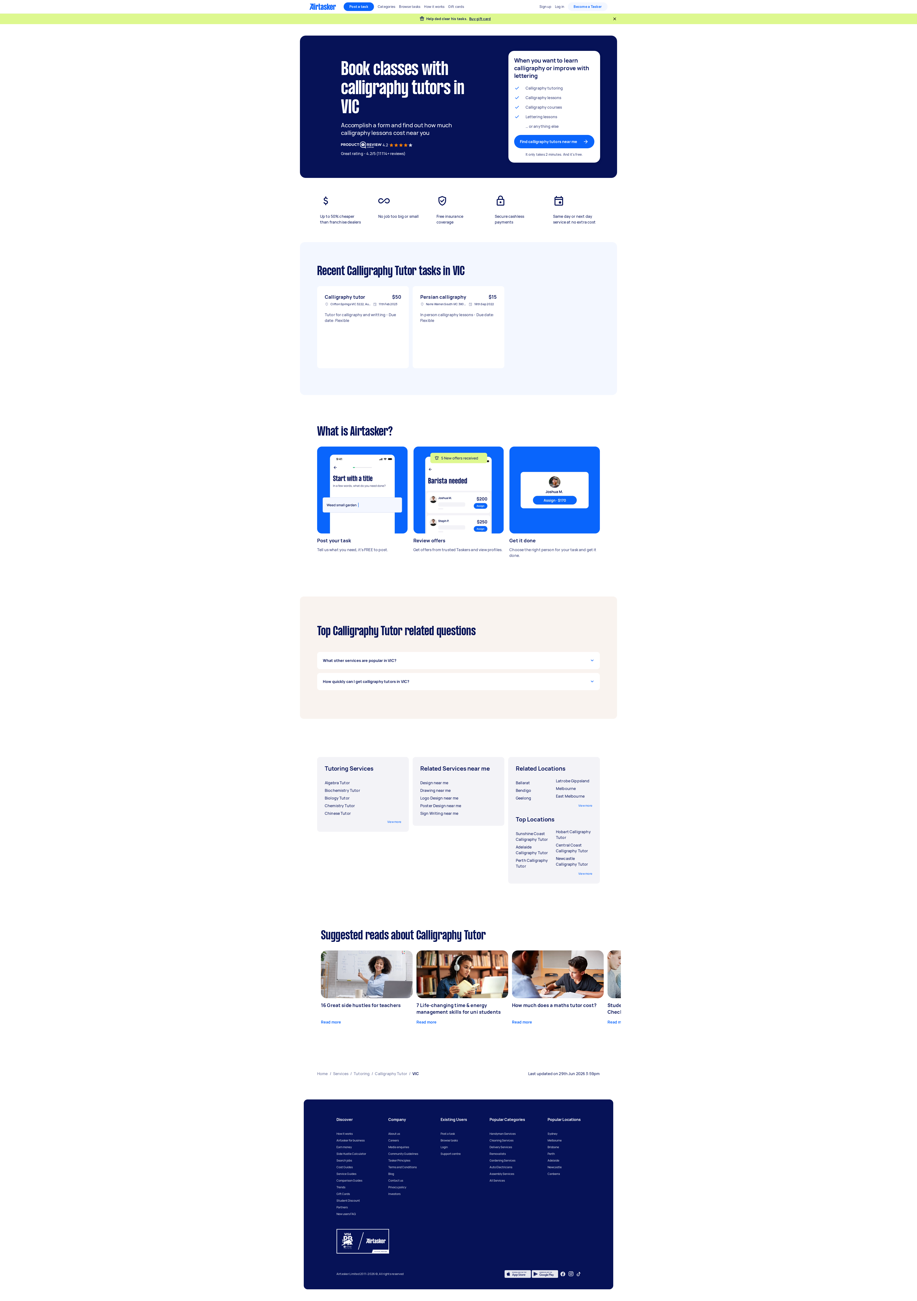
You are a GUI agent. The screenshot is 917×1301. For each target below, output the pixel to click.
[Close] (614, 18)
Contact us (395, 1180)
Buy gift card (480, 18)
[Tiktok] (578, 1274)
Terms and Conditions (402, 1167)
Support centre (451, 1154)
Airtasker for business (350, 1140)
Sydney (552, 1134)
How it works (344, 1134)
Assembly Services (502, 1174)
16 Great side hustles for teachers (361, 1005)
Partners (342, 1207)
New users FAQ (346, 1214)
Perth (551, 1154)
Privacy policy (397, 1187)
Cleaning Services (501, 1140)
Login (444, 1147)
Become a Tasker (588, 6)
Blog (391, 1174)
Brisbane (553, 1147)
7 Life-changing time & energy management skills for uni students (458, 1008)
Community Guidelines (403, 1154)
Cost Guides (344, 1167)
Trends (340, 1187)
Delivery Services (501, 1147)
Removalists (498, 1154)
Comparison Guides (349, 1180)
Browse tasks (449, 1140)
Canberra (554, 1174)
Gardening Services (502, 1160)
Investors (394, 1194)
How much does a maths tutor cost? (554, 1005)
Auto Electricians (501, 1167)
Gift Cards (343, 1194)
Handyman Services (503, 1134)
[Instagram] (571, 1273)
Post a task (358, 6)
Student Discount (348, 1201)
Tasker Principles (399, 1160)
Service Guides (346, 1174)
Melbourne (555, 1140)
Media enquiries (398, 1147)
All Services (497, 1180)
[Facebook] (563, 1274)
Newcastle (555, 1167)
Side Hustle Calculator (351, 1154)
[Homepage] (323, 6)
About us (394, 1134)
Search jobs (344, 1160)
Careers (393, 1140)
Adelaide (553, 1160)
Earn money (344, 1147)
